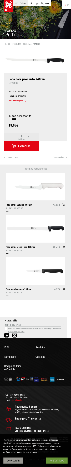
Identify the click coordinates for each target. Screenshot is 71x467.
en (68, 5)
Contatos (40, 356)
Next (69, 57)
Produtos (40, 347)
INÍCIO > (8, 44)
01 (8, 25)
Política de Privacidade (16, 332)
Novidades (10, 356)
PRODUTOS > (17, 44)
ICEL (6, 347)
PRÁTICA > (37, 44)
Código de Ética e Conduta (12, 367)
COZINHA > (28, 44)
